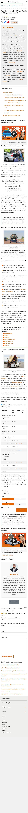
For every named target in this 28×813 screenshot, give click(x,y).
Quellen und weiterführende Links (11, 115)
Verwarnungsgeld (14, 386)
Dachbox (6, 335)
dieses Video (12, 62)
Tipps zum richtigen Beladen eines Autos (14, 97)
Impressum (4, 730)
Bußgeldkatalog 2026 (16, 2)
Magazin (3, 715)
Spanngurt (6, 345)
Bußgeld (8, 75)
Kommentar (4, 637)
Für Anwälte (4, 722)
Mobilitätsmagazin (14, 2)
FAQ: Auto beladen (7, 92)
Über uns (4, 718)
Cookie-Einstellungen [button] (6, 732)
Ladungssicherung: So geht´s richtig (10, 664)
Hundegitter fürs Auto (9, 339)
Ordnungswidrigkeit (17, 382)
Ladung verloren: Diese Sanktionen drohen (11, 694)
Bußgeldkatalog (4, 6)
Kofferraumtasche (8, 341)
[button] (2, 22)
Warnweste (10, 291)
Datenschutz (4, 728)
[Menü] (2, 3)
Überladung (20, 71)
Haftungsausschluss (6, 726)
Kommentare (14, 22)
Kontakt (3, 724)
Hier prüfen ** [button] (19, 443)
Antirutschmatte (8, 333)
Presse (3, 720)
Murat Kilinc (5, 16)
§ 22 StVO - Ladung (8, 555)
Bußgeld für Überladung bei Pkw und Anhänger (12, 671)
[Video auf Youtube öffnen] (14, 133)
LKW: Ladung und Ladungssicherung (10, 668)
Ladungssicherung (13, 6)
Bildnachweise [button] (14, 602)
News (3, 713)
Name (3, 625)
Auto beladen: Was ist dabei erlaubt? (13, 95)
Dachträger (6, 337)
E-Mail (3, 631)
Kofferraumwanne (8, 343)
